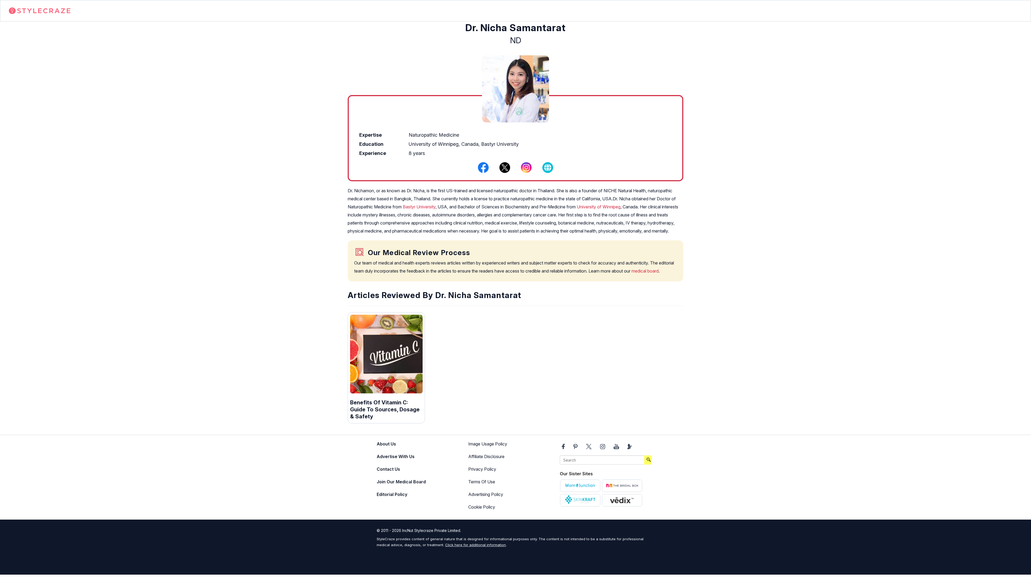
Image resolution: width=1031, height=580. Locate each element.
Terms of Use (481, 481)
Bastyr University (419, 206)
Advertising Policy (485, 494)
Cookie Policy (481, 507)
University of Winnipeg (598, 206)
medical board (645, 271)
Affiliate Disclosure (486, 456)
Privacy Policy (482, 469)
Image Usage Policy (487, 444)
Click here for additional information (475, 545)
